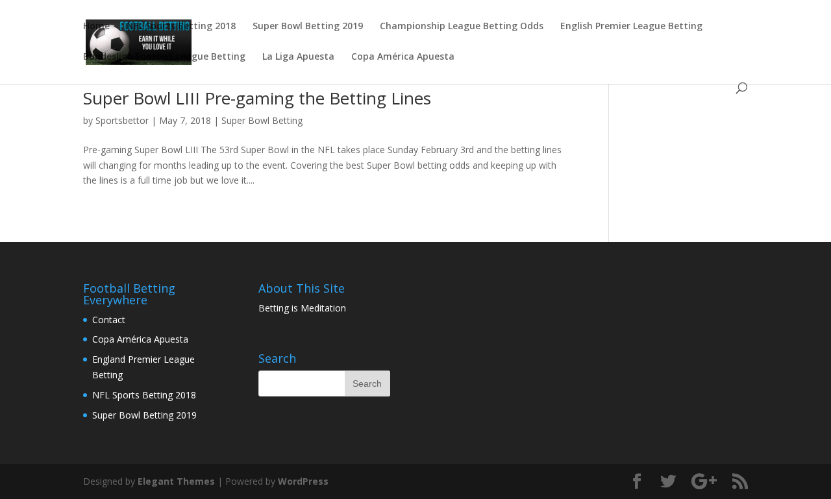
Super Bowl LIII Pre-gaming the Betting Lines (257, 98)
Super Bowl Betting (262, 120)
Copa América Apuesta (402, 57)
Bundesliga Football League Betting (164, 57)
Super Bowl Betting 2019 (308, 26)
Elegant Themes (176, 481)
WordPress (303, 481)
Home (96, 26)
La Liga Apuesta (298, 57)
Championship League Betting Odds (461, 26)
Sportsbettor (122, 120)
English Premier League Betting (631, 26)
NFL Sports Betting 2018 (181, 26)
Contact (108, 319)
